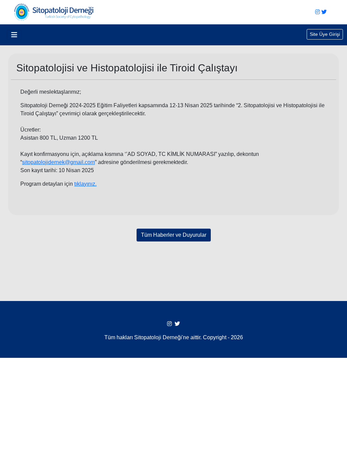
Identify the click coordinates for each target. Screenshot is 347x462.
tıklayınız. (85, 184)
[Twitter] (324, 12)
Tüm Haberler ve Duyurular (173, 235)
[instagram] (317, 12)
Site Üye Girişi (325, 34)
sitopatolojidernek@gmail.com (58, 162)
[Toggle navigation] (14, 35)
